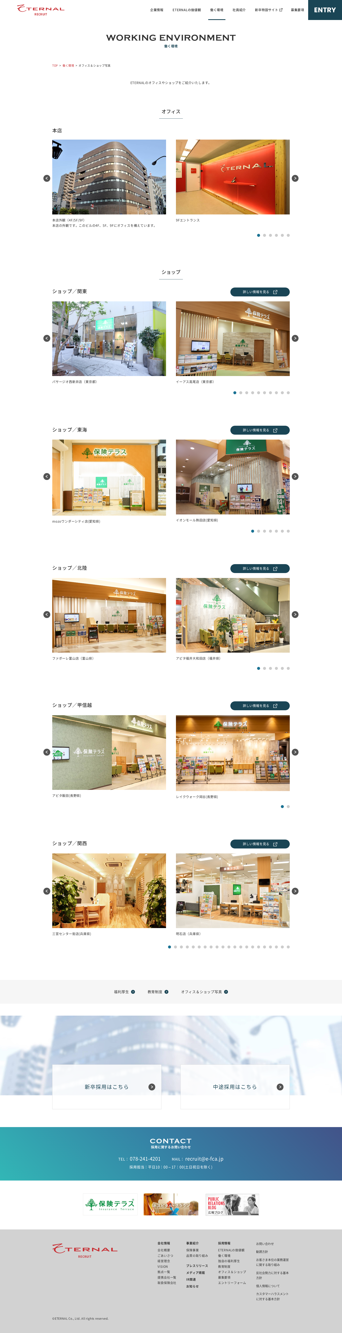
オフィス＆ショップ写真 (201, 992)
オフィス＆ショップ (232, 1271)
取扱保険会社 (167, 1282)
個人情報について (268, 1285)
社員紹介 (239, 9)
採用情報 (224, 1243)
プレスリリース (197, 1265)
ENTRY (325, 10)
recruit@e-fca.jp (204, 1158)
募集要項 (297, 9)
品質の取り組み (197, 1255)
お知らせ (192, 1286)
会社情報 (164, 1243)
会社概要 (164, 1250)
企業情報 (156, 9)
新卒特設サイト (266, 9)
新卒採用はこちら (107, 1086)
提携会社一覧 (167, 1277)
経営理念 (164, 1261)
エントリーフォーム (232, 1282)
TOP (55, 65)
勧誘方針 (262, 1251)
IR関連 (191, 1279)
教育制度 (155, 992)
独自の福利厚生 (229, 1261)
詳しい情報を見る (256, 291)
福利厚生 (121, 992)
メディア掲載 (195, 1272)
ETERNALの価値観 (187, 9)
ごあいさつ (165, 1255)
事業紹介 (192, 1243)
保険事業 (192, 1250)
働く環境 (216, 9)
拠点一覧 (164, 1271)
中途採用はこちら (235, 1086)
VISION (163, 1266)
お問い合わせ (265, 1243)
